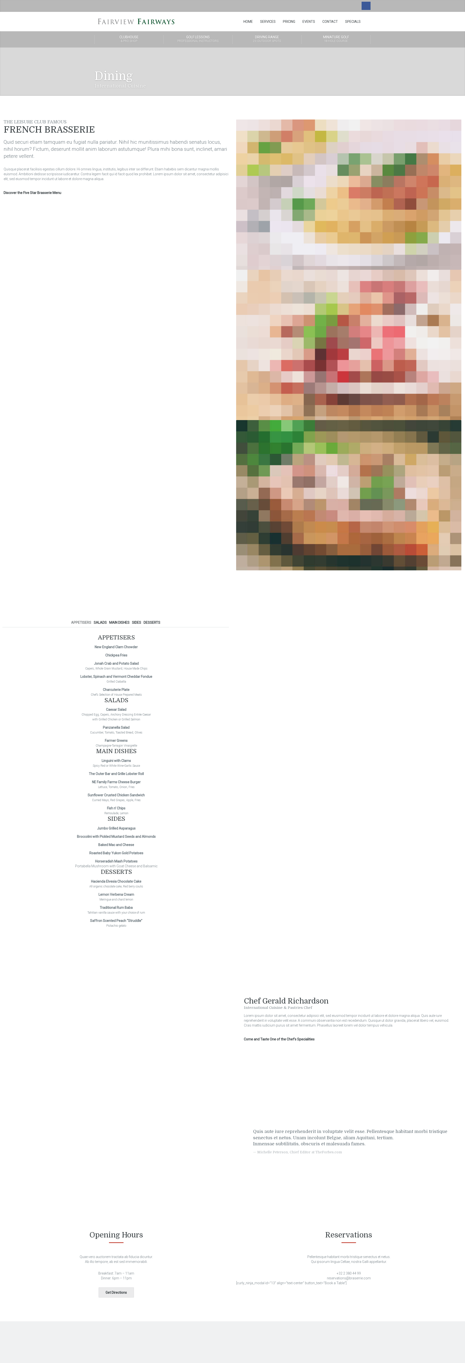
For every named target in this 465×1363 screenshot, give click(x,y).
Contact (330, 22)
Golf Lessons (197, 39)
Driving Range (267, 39)
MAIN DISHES (119, 622)
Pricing (289, 22)
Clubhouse (129, 39)
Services (268, 22)
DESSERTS (152, 622)
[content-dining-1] (348, 194)
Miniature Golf (336, 39)
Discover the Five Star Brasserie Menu (32, 193)
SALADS (100, 622)
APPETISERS (81, 622)
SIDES (136, 622)
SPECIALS (353, 22)
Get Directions (116, 1292)
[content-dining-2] (348, 345)
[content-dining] (348, 495)
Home (248, 22)
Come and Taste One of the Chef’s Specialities (279, 1039)
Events (308, 22)
